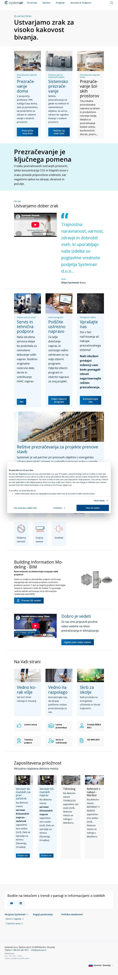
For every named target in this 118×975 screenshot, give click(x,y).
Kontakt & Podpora (80, 2)
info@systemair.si (38, 950)
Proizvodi (32, 2)
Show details (99, 500)
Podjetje (60, 2)
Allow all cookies (93, 508)
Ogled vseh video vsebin (77, 642)
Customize (57, 508)
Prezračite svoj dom (27, 132)
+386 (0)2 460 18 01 (20, 950)
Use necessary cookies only (25, 508)
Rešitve (46, 2)
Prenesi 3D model (31, 600)
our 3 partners (22, 474)
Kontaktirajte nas (90, 400)
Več (21, 401)
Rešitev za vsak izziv (59, 132)
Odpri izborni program (58, 400)
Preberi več (23, 855)
